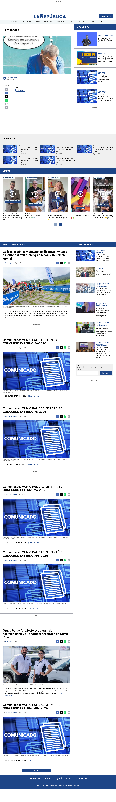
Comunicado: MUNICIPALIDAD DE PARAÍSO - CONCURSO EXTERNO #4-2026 (34, 488)
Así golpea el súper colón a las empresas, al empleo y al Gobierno (103, 273)
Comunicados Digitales (103, 72)
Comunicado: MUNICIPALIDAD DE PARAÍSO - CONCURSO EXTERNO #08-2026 (65, 159)
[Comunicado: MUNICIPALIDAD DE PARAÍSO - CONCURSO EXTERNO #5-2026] (36, 439)
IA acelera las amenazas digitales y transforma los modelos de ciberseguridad (103, 312)
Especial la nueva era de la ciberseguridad (102, 285)
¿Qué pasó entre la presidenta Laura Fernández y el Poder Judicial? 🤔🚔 (103, 216)
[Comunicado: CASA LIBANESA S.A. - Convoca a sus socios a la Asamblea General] (87, 96)
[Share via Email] (6, 104)
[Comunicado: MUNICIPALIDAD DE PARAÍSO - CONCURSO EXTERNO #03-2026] (36, 583)
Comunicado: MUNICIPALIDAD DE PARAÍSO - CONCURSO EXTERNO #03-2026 (34, 554)
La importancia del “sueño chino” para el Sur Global (105, 40)
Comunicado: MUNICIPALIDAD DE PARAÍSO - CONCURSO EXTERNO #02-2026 (34, 706)
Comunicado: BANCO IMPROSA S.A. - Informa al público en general (105, 78)
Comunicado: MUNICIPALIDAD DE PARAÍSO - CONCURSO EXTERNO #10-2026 (28, 159)
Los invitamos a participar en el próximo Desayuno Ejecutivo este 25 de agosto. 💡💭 (57, 216)
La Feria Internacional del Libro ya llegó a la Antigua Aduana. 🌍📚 (33, 216)
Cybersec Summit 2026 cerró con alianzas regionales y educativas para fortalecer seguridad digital (103, 352)
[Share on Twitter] (6, 96)
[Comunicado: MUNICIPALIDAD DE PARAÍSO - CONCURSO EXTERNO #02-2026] (36, 735)
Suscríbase (81, 778)
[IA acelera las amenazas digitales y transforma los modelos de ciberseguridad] (85, 307)
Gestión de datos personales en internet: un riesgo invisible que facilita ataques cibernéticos (103, 292)
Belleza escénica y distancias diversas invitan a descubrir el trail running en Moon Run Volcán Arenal (35, 255)
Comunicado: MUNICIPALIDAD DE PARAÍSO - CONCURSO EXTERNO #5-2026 (34, 410)
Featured (99, 269)
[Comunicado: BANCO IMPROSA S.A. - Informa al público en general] (87, 77)
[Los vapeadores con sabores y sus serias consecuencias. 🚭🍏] (80, 194)
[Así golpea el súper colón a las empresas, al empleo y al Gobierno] (85, 272)
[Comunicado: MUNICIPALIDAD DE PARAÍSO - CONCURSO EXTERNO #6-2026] (36, 371)
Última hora (102, 54)
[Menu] (5, 16)
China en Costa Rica (105, 36)
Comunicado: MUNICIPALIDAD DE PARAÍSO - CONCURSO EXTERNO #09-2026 (65, 148)
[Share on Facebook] (6, 93)
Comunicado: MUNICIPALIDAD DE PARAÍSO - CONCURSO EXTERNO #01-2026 (103, 257)
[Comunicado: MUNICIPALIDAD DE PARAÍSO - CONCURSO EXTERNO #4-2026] (36, 517)
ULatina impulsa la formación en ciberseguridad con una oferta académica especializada (104, 331)
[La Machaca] (37, 55)
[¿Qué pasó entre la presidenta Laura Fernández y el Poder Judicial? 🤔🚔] (103, 194)
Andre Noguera (9, 263)
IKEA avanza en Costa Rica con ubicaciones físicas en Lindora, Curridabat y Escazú (105, 59)
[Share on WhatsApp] (6, 100)
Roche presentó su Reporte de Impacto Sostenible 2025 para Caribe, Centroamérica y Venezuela (12, 216)
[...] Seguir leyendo (16, 318)
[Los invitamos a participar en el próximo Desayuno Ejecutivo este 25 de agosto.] (58, 194)
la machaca (20, 90)
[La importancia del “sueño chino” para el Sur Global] (87, 39)
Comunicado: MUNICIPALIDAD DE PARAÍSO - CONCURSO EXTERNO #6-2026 (34, 341)
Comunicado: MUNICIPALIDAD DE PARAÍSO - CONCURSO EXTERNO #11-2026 (28, 148)
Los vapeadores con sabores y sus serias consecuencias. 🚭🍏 (80, 216)
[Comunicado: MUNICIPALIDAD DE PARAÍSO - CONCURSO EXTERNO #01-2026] (85, 255)
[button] (106, 16)
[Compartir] (6, 107)
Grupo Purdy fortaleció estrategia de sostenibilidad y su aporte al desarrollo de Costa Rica (35, 634)
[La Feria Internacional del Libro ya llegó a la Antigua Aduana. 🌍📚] (35, 194)
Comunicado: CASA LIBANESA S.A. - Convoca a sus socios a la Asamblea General (105, 97)
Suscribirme (106, 373)
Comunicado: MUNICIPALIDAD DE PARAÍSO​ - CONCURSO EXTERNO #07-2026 (103, 148)
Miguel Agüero (13, 77)
